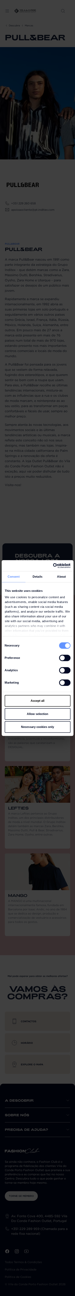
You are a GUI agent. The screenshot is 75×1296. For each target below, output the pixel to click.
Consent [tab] (14, 576)
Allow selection (37, 714)
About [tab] (61, 576)
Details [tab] (37, 576)
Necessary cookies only (37, 727)
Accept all (37, 700)
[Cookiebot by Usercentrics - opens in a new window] (53, 565)
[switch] (64, 658)
